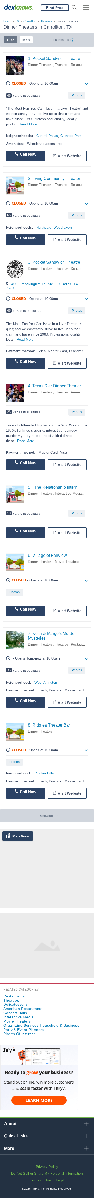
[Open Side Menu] (86, 7)
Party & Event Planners (23, 1029)
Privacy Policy (47, 1167)
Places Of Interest (19, 1034)
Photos (77, 95)
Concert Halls (15, 1013)
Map (26, 40)
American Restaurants (22, 1009)
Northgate (43, 227)
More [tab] (9, 1148)
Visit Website (69, 155)
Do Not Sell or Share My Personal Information (47, 1173)
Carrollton (30, 21)
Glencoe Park (70, 136)
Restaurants (80, 65)
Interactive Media (68, 494)
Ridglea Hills (44, 773)
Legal (60, 1180)
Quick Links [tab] (16, 1136)
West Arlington (45, 682)
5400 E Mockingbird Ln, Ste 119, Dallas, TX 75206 (42, 286)
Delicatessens (82, 269)
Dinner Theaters (40, 65)
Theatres (46, 21)
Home (7, 21)
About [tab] (10, 1124)
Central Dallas (47, 136)
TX (17, 21)
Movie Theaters (67, 562)
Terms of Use (40, 1180)
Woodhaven (63, 227)
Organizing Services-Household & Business (41, 1025)
